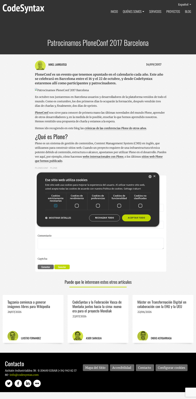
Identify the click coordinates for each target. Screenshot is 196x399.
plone (53, 168)
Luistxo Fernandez (31, 338)
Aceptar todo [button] (136, 217)
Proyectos (173, 11)
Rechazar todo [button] (104, 217)
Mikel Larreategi (57, 64)
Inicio (114, 11)
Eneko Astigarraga (161, 338)
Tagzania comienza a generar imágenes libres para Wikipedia (29, 304)
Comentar (45, 267)
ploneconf (41, 168)
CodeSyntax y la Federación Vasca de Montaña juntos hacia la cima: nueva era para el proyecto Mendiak (97, 306)
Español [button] (183, 4)
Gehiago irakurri (132, 188)
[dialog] (98, 199)
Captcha (42, 258)
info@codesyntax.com (24, 375)
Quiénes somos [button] (132, 11)
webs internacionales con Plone (103, 156)
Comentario (44, 235)
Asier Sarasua (94, 338)
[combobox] (150, 176)
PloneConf (41, 112)
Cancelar (62, 267)
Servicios (155, 11)
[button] (58, 218)
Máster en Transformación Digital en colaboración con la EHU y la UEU (161, 304)
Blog (188, 11)
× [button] (154, 176)
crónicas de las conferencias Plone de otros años (115, 128)
